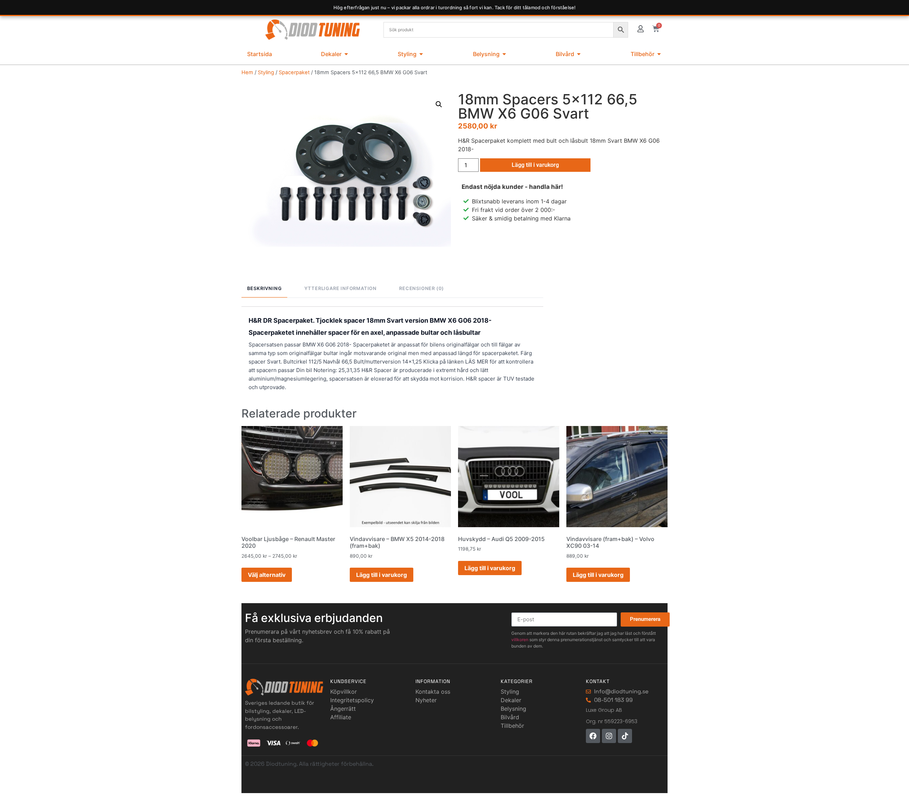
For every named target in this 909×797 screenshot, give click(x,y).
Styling (266, 72)
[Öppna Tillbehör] (659, 54)
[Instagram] (609, 736)
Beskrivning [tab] (264, 288)
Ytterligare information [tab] (340, 288)
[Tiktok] (625, 736)
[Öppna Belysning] (504, 54)
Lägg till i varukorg (535, 165)
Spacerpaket (294, 72)
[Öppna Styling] (421, 54)
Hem (247, 72)
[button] (438, 104)
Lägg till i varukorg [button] (381, 574)
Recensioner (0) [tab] (421, 288)
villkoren (519, 639)
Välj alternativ (266, 574)
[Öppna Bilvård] (579, 54)
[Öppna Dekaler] (346, 54)
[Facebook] (593, 736)
